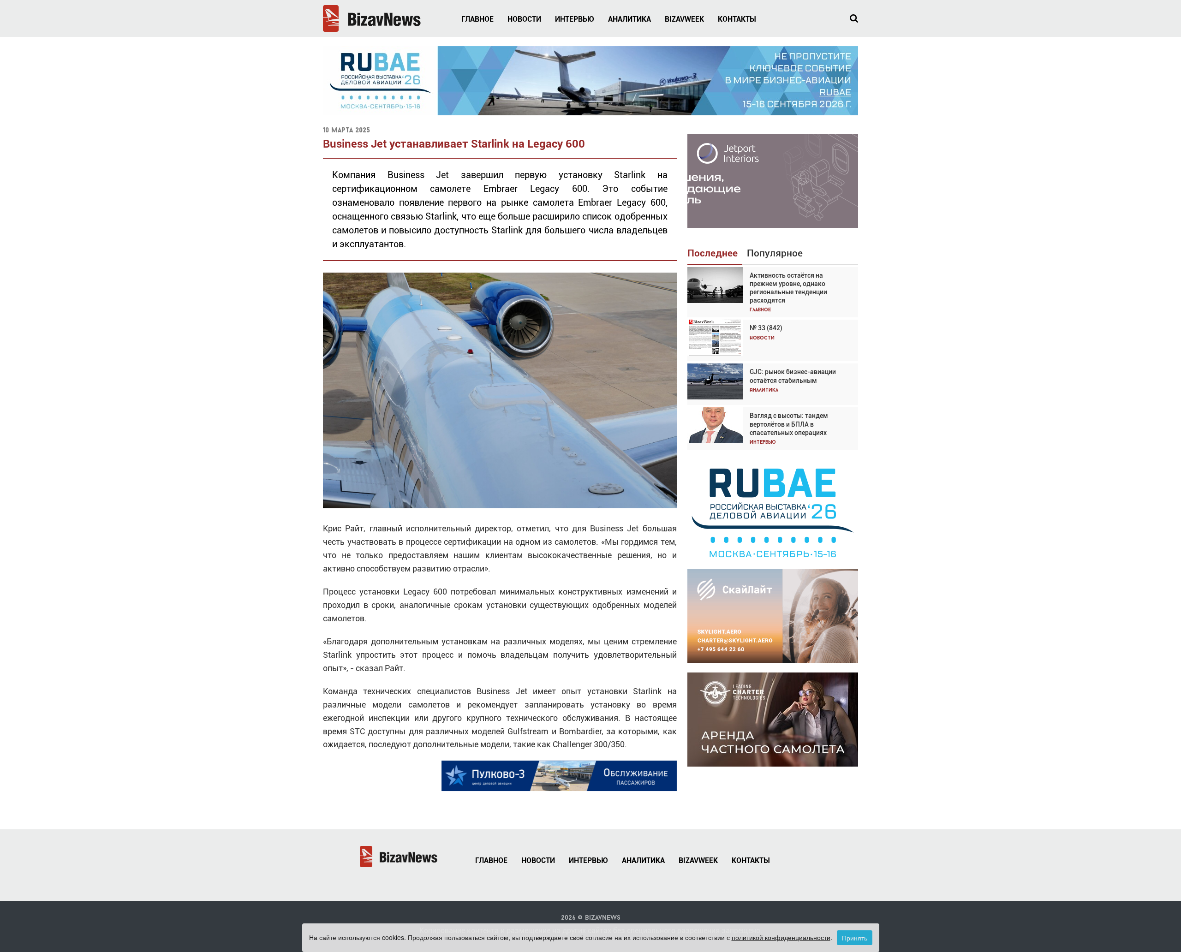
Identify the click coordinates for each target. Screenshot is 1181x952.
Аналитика (629, 19)
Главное (477, 19)
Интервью (574, 19)
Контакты (737, 19)
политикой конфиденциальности (781, 937)
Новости (524, 19)
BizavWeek (684, 19)
